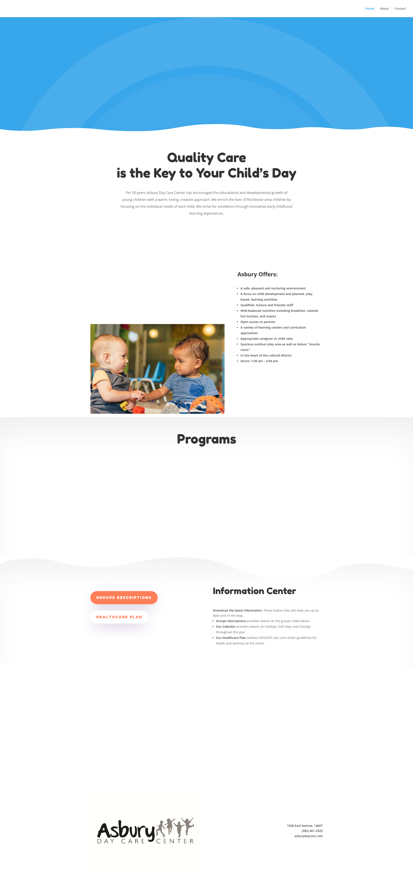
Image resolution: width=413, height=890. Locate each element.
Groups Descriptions (124, 597)
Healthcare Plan (119, 617)
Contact (400, 9)
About (384, 9)
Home (369, 9)
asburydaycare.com (308, 836)
